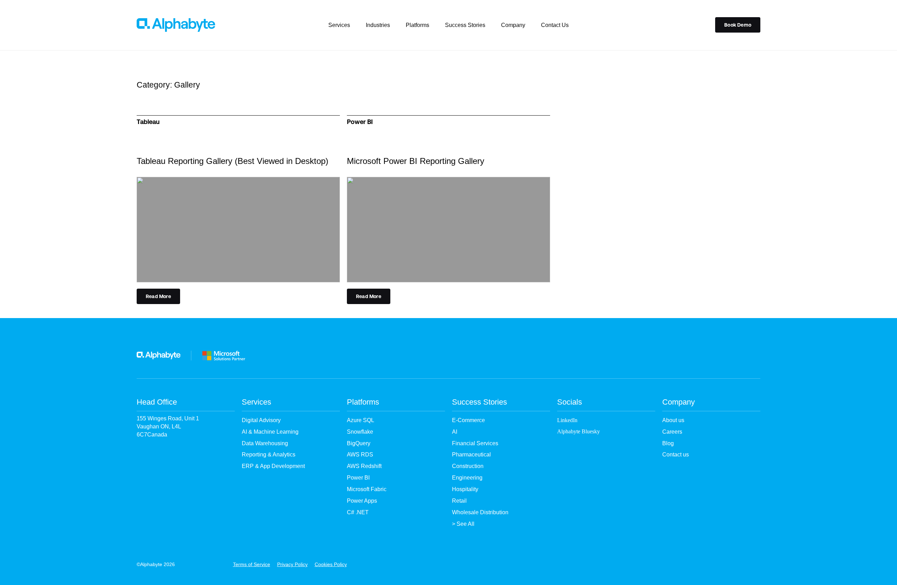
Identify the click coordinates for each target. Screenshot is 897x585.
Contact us (675, 454)
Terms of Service (251, 564)
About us (673, 420)
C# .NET (358, 512)
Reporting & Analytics (268, 454)
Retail (459, 501)
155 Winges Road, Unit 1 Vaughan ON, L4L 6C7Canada (168, 426)
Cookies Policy (331, 564)
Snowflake (360, 432)
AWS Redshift (364, 466)
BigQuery (358, 443)
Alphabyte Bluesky (578, 431)
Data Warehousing (265, 443)
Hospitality (465, 489)
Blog (668, 443)
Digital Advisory (261, 420)
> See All (463, 524)
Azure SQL (360, 420)
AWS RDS (360, 454)
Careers (672, 432)
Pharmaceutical (471, 454)
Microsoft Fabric (366, 489)
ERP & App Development (273, 466)
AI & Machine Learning (270, 432)
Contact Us (555, 25)
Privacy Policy (292, 564)
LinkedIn (567, 420)
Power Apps (362, 501)
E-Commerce (468, 420)
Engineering (467, 478)
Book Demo (737, 25)
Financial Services (475, 443)
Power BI (358, 478)
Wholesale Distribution (480, 512)
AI (454, 432)
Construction (468, 466)
